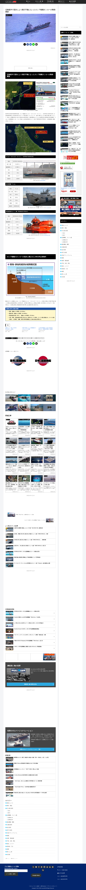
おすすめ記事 (61, 873)
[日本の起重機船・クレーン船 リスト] (43, 361)
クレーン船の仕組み (63, 870)
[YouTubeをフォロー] (47, 867)
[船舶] (37, 656)
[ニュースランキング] (66, 167)
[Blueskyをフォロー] (36, 867)
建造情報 (60, 866)
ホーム (31, 886)
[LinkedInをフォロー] (50, 867)
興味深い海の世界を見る (30, 684)
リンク (48, 207)
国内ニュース (9, 338)
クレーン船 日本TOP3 (62, 879)
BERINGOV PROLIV (40, 338)
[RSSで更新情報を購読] (43, 870)
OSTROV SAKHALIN (26, 338)
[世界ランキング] (49, 656)
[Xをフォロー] (33, 867)
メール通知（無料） (11, 874)
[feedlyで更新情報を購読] (52, 867)
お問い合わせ (43, 886)
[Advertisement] (30, 57)
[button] (36, 44)
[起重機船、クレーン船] (24, 656)
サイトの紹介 (36, 886)
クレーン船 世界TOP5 (62, 876)
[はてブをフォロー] (41, 867)
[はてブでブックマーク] (30, 44)
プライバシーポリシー (51, 886)
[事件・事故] (11, 656)
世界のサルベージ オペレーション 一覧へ (30, 749)
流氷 (20, 338)
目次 (29, 68)
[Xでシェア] (24, 44)
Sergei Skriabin (42, 180)
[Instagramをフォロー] (44, 867)
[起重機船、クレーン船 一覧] (18, 361)
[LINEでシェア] (33, 44)
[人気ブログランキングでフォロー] (67, 162)
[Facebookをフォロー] (39, 867)
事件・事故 (15, 338)
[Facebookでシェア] (27, 44)
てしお (33, 338)
